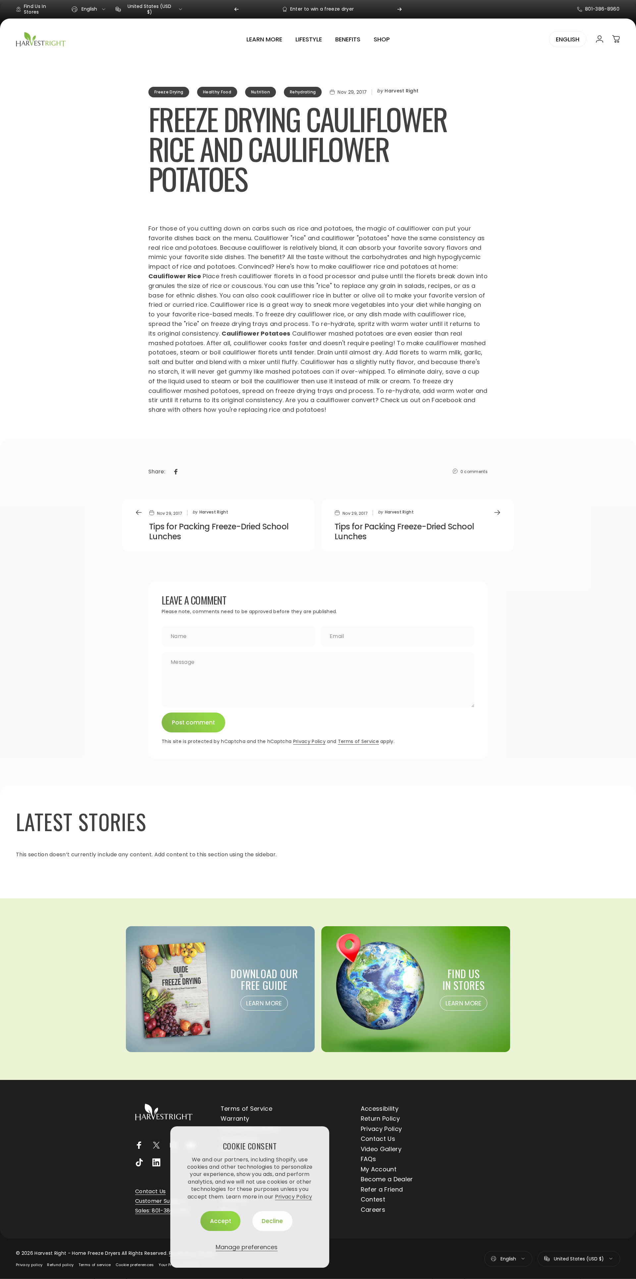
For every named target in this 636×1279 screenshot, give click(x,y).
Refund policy (60, 1264)
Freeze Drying (168, 92)
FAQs (368, 1159)
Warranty (235, 1119)
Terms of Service (358, 741)
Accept (220, 1221)
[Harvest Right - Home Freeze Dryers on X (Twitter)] (156, 1145)
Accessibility (379, 1109)
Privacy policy (29, 1264)
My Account (379, 1169)
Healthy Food (217, 92)
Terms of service (95, 1264)
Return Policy (380, 1119)
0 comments (474, 471)
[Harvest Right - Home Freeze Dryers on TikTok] (139, 1162)
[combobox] (89, 9)
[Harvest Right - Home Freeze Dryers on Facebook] (139, 1145)
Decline (272, 1221)
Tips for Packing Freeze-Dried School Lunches (219, 531)
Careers (373, 1210)
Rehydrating (303, 92)
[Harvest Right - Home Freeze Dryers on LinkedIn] (156, 1162)
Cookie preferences (135, 1264)
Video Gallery (381, 1149)
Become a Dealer (387, 1179)
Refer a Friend (382, 1190)
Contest (373, 1199)
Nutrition (260, 92)
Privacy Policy (293, 1196)
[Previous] (236, 9)
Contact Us (378, 1139)
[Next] (399, 9)
